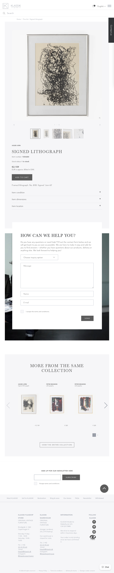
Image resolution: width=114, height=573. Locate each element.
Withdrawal (99, 498)
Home (19, 19)
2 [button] (97, 435)
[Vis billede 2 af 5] (46, 134)
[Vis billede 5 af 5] (79, 134)
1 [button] (94, 435)
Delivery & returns (71, 571)
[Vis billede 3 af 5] (57, 134)
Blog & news (54, 498)
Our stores (67, 498)
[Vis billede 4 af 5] (68, 134)
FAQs (77, 498)
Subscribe (71, 477)
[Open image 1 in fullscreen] (57, 75)
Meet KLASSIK (12, 498)
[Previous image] (14, 125)
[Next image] (100, 125)
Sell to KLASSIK (28, 498)
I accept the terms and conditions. (37, 311)
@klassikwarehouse (47, 554)
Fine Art (26, 19)
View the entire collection (57, 445)
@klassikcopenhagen (26, 556)
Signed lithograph (36, 19)
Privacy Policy (42, 571)
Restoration (42, 498)
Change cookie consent (87, 571)
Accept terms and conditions (49, 483)
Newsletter (87, 498)
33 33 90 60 (22, 547)
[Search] (4, 13)
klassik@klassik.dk (24, 551)
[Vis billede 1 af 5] (35, 134)
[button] (106, 405)
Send (87, 318)
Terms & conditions (56, 571)
